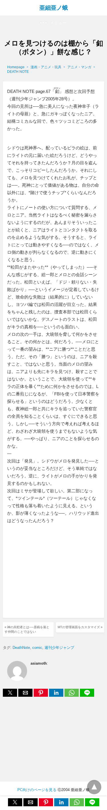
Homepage (16, 67)
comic (37, 647)
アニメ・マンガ (79, 67)
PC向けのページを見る (36, 790)
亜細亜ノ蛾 (53, 8)
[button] (53, 23)
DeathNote (21, 647)
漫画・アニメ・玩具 (46, 67)
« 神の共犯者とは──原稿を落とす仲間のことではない (27, 629)
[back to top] (94, 787)
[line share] (87, 695)
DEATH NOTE (18, 72)
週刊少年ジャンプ (59, 647)
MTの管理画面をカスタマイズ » (80, 627)
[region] (55, 572)
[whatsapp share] (72, 695)
